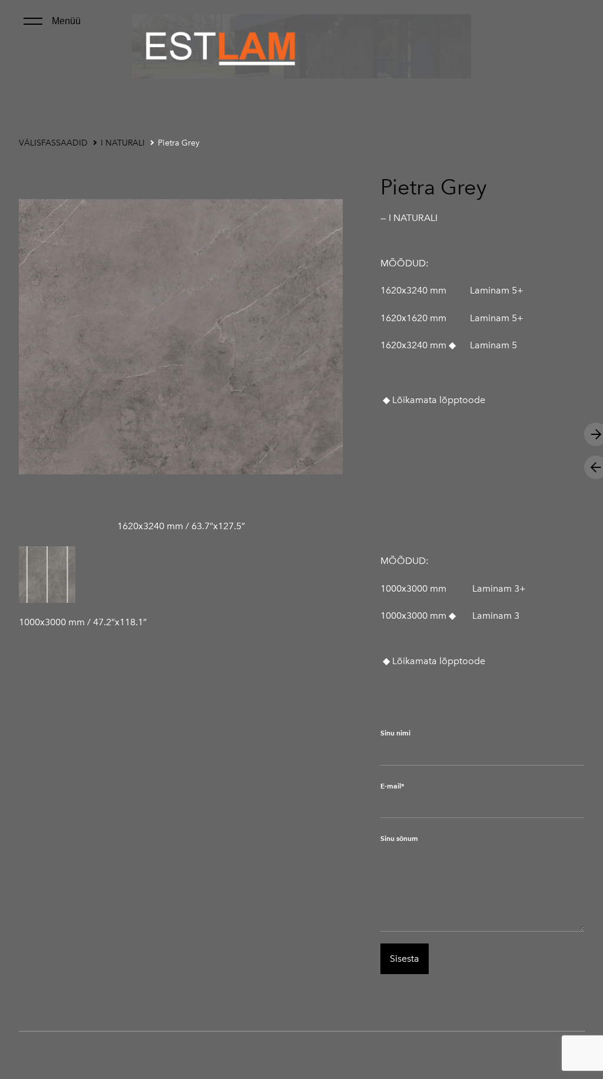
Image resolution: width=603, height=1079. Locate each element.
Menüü (66, 21)
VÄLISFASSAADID (53, 143)
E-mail (390, 785)
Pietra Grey (179, 143)
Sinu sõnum (399, 838)
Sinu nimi (395, 732)
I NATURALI (123, 143)
